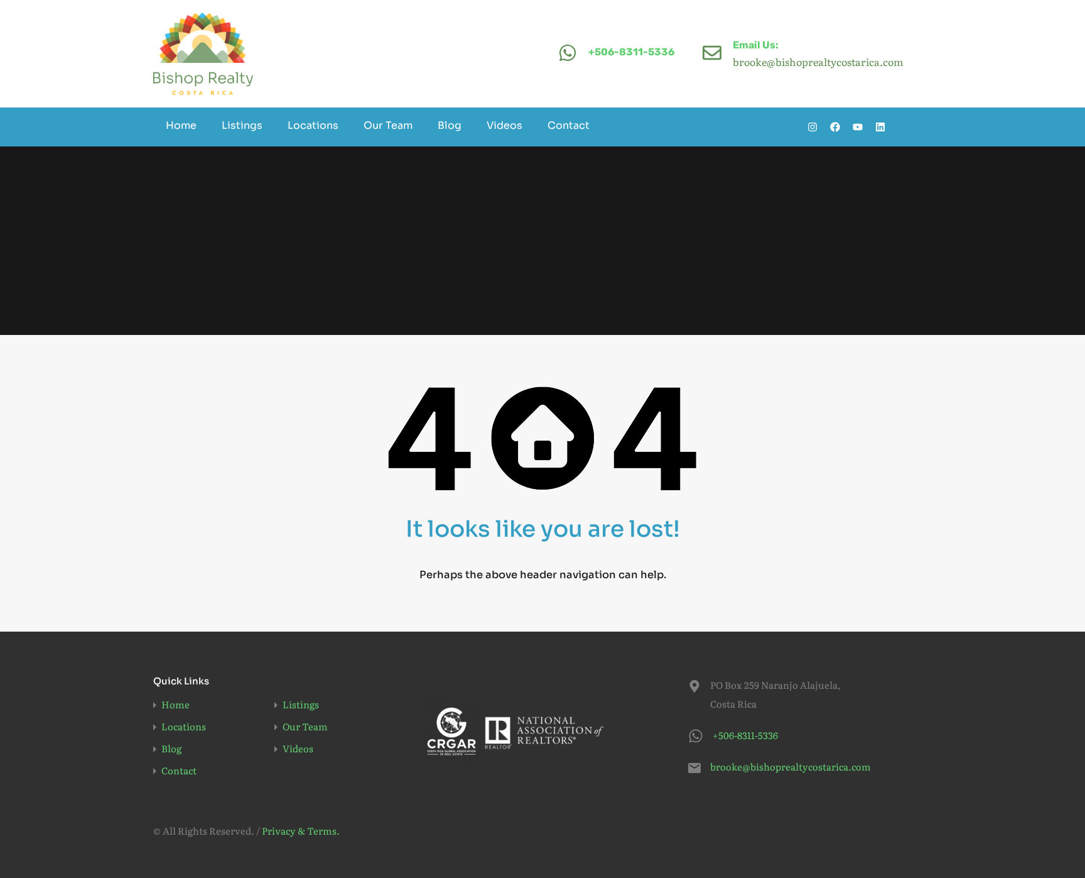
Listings (242, 125)
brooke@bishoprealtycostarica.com (788, 766)
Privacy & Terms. (301, 830)
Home (181, 125)
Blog (450, 125)
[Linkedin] (880, 127)
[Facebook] (835, 127)
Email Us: (756, 45)
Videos (504, 125)
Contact (569, 125)
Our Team (388, 125)
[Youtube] (858, 127)
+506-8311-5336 (631, 52)
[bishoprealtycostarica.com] (203, 54)
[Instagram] (812, 127)
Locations (313, 125)
